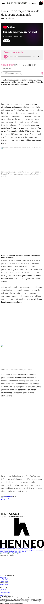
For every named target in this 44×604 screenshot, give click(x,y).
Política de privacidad (23, 548)
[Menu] (3, 3)
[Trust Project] (7, 496)
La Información (4, 578)
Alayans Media (4, 581)
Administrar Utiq (21, 550)
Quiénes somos (35, 550)
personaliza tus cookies (10, 550)
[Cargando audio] (6, 57)
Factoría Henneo (4, 584)
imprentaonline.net (5, 595)
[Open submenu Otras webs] (18, 574)
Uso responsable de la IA (19, 551)
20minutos (3, 577)
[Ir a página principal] (17, 3)
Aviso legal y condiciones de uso (9, 548)
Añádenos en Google (13, 73)
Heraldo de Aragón (5, 580)
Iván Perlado (7, 68)
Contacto (28, 550)
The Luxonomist (7, 65)
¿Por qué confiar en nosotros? (9, 499)
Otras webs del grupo (6, 555)
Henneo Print (3, 594)
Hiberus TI (3, 589)
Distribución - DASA (5, 592)
